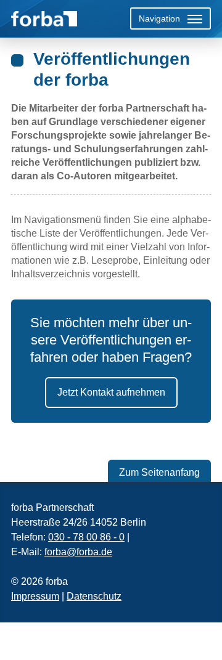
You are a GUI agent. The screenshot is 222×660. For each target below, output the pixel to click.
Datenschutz (94, 596)
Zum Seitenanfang (159, 472)
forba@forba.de (78, 552)
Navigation (159, 18)
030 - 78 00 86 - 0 (86, 537)
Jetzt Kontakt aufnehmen (111, 392)
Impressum (35, 596)
